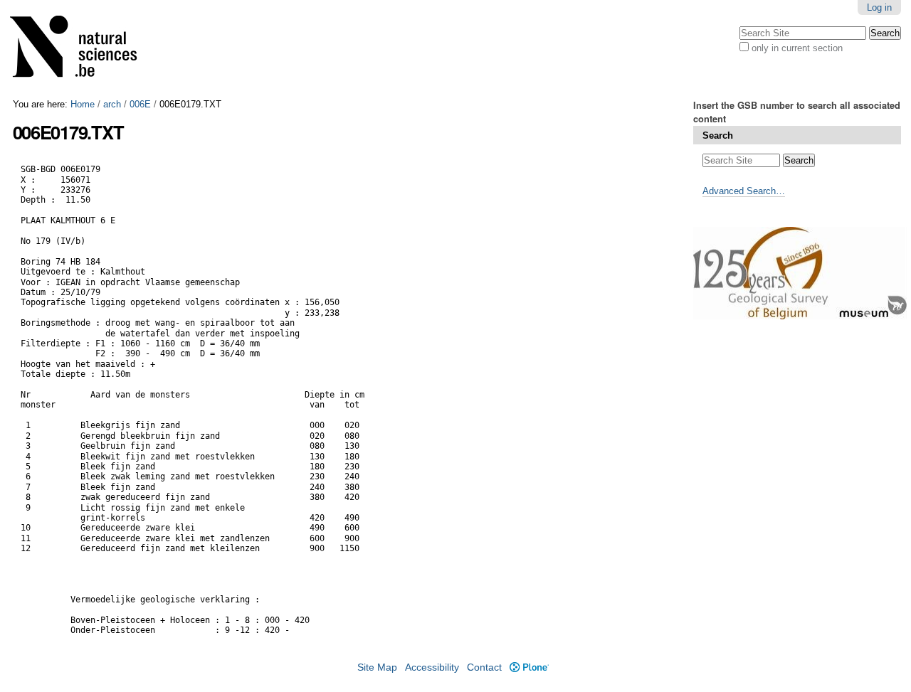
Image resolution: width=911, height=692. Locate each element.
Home (82, 104)
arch (112, 104)
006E (140, 104)
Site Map (377, 667)
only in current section (797, 48)
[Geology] (82, 49)
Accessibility (432, 667)
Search (717, 135)
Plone (529, 667)
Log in (879, 7)
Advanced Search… (743, 191)
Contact (484, 667)
